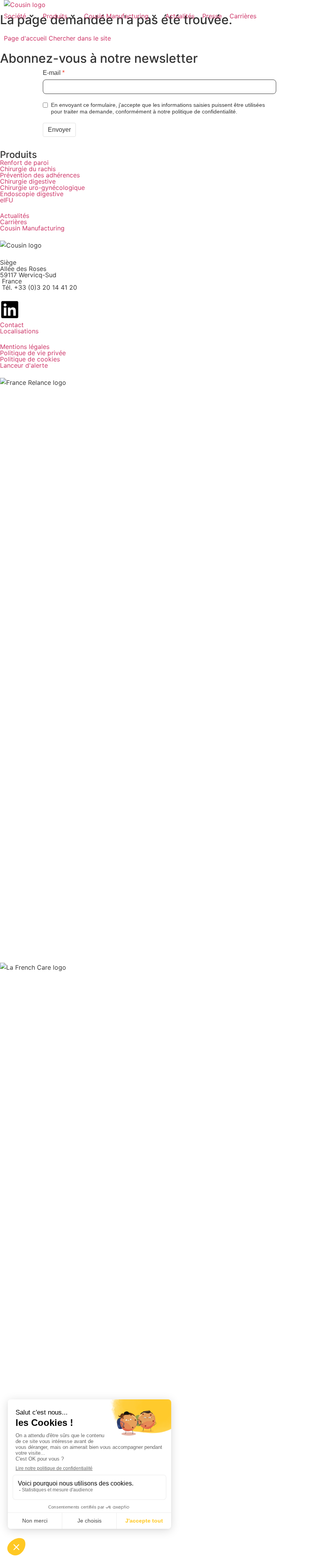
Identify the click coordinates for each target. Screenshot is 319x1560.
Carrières (13, 222)
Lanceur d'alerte (24, 365)
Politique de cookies (30, 359)
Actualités (14, 216)
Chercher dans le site (80, 38)
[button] (19, 16)
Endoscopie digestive (31, 194)
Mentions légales (24, 347)
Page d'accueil (26, 38)
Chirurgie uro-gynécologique (42, 187)
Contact (12, 325)
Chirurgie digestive (28, 181)
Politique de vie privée (33, 353)
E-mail (52, 72)
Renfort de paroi (24, 162)
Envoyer (59, 129)
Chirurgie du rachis (28, 169)
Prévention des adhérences (40, 175)
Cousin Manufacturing (32, 228)
